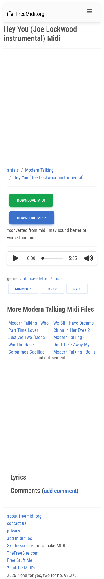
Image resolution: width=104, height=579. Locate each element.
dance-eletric (36, 278)
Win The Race (21, 344)
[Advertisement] (52, 108)
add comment (60, 490)
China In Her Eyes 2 (71, 330)
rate (77, 289)
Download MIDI (31, 200)
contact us (16, 523)
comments (23, 289)
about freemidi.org (24, 516)
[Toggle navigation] (89, 12)
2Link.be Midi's (21, 568)
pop (58, 278)
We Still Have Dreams (73, 323)
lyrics (52, 289)
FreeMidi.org (28, 13)
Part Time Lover (23, 330)
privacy (13, 531)
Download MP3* (32, 218)
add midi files (19, 538)
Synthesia (16, 545)
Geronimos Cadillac (26, 352)
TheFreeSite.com (22, 553)
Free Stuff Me (19, 560)
